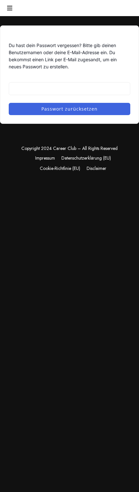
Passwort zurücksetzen (69, 109)
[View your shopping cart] (126, 8)
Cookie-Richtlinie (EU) (60, 168)
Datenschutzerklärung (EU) (86, 158)
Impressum (45, 158)
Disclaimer (96, 168)
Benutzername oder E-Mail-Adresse (45, 77)
